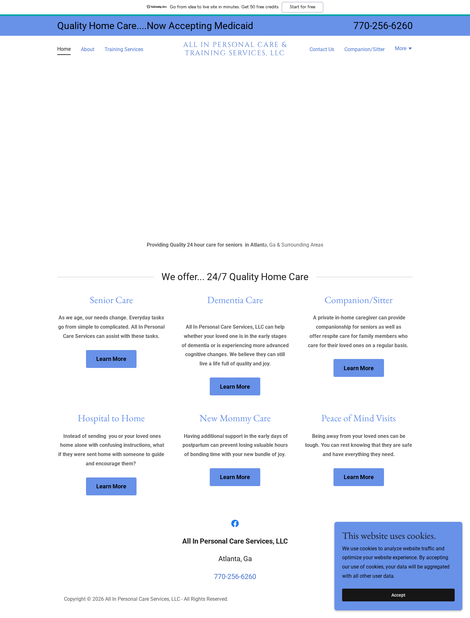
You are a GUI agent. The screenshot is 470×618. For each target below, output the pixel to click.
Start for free (302, 7)
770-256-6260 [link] (383, 25)
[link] (235, 53)
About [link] (87, 49)
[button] (404, 49)
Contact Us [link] (321, 49)
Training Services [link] (124, 49)
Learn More (111, 358)
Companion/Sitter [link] (364, 49)
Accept (398, 595)
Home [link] (64, 49)
